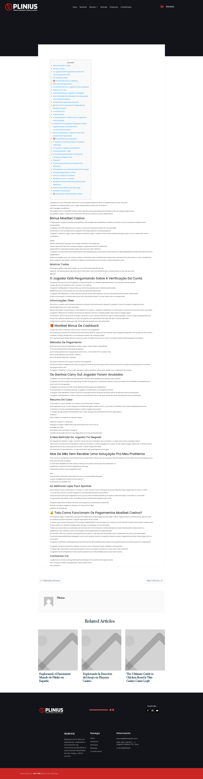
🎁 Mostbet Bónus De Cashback (65, 81)
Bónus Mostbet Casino (62, 65)
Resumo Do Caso (59, 90)
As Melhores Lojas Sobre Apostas (66, 102)
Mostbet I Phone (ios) (61, 191)
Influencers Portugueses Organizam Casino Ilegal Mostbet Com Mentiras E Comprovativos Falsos (70, 126)
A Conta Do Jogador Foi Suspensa (66, 148)
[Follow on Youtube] (157, 710)
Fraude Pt (57, 160)
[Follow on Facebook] (148, 710)
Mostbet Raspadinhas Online (64, 172)
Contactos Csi (58, 111)
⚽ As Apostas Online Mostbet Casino (67, 194)
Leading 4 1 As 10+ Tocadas (63, 178)
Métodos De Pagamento (62, 84)
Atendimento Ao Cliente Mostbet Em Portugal (71, 169)
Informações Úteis (60, 78)
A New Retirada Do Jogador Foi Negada (68, 93)
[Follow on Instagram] (152, 710)
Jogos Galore (58, 114)
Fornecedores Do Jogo (62, 151)
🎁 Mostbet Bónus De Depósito (65, 139)
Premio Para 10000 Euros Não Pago (66, 188)
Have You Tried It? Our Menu (64, 175)
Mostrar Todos (59, 69)
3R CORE (37, 773)
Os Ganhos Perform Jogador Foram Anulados (71, 87)
